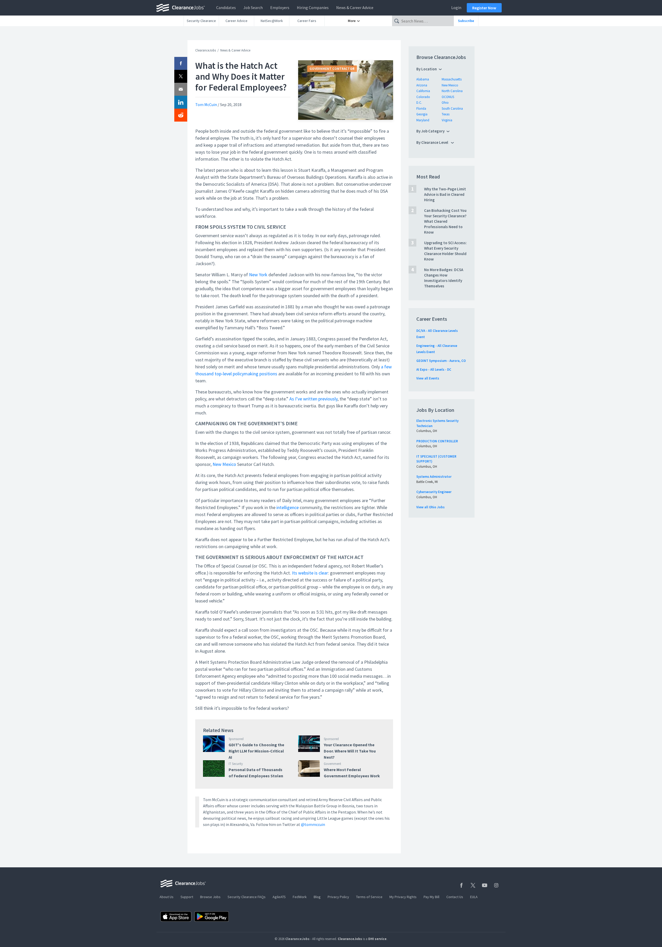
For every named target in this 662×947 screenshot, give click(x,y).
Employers (279, 7)
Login (456, 7)
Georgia (421, 114)
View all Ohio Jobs (430, 507)
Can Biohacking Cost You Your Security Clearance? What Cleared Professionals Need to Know (445, 221)
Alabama (422, 79)
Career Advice (236, 20)
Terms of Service (369, 896)
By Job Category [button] (430, 131)
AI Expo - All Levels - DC (433, 369)
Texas (445, 114)
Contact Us (454, 896)
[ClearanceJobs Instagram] (496, 885)
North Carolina (452, 91)
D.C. (419, 102)
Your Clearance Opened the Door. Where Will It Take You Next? (350, 751)
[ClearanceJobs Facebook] (461, 885)
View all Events (427, 378)
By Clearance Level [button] (432, 142)
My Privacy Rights (403, 896)
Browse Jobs (210, 896)
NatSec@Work (272, 20)
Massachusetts (452, 79)
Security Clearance (201, 20)
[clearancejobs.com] (182, 8)
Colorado (423, 97)
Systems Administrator (434, 476)
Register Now (484, 7)
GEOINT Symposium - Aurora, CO (441, 361)
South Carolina (452, 108)
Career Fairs (306, 20)
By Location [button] (426, 68)
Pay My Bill (431, 896)
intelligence (287, 507)
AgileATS (279, 896)
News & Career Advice (354, 7)
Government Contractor (332, 68)
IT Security (236, 764)
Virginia (447, 120)
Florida (421, 108)
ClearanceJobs (205, 50)
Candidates (226, 7)
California (423, 91)
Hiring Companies (313, 7)
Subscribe (466, 20)
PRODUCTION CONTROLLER (437, 441)
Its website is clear (310, 573)
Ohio (445, 102)
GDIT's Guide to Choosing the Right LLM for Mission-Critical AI (256, 751)
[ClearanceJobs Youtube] (485, 885)
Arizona (421, 85)
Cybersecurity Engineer (434, 492)
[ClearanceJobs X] (473, 885)
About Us (167, 896)
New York (258, 275)
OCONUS (448, 97)
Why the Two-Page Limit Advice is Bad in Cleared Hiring (445, 194)
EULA (474, 896)
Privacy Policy (338, 896)
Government (332, 764)
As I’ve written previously (313, 399)
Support (186, 896)
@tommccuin (313, 824)
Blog (317, 896)
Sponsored (236, 739)
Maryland (422, 120)
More (352, 20)
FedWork (300, 896)
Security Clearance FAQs (247, 896)
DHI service (377, 939)
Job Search (253, 7)
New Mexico (224, 464)
